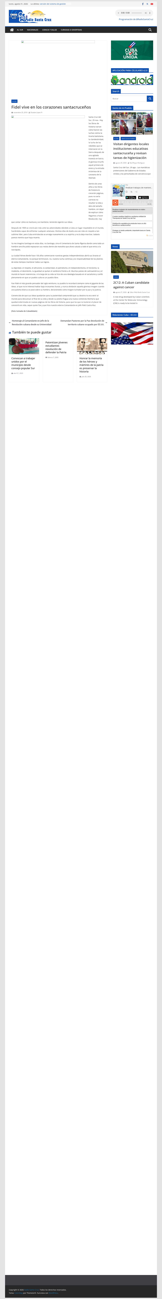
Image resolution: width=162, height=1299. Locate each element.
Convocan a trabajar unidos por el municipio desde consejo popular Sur (23, 363)
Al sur (20, 30)
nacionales (32, 30)
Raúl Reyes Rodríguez (137, 163)
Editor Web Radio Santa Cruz (140, 292)
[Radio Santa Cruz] (12, 30)
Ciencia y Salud (49, 30)
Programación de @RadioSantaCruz (136, 19)
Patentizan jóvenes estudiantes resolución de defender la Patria (56, 347)
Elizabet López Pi (36, 112)
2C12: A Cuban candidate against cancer (131, 284)
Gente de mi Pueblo (128, 138)
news (116, 277)
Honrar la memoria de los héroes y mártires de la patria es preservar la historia (91, 365)
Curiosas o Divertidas (71, 30)
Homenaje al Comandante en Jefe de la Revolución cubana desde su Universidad (31, 322)
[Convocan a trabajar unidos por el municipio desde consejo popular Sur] (24, 340)
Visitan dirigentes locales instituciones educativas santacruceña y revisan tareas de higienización (131, 151)
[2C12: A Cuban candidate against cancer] (132, 262)
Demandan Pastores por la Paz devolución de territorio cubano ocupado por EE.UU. (82, 322)
